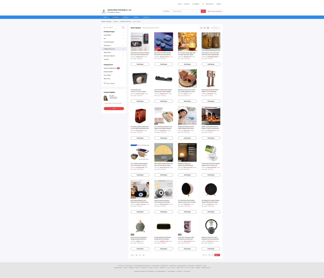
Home (105, 17)
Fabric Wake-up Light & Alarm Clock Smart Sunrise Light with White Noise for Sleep (163, 165)
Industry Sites (173, 265)
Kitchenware (107, 45)
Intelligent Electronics (109, 49)
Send (114, 108)
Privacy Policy (187, 271)
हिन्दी (182, 267)
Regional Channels (182, 265)
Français (137, 267)
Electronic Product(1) (109, 56)
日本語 (177, 267)
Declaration (179, 271)
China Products (129, 265)
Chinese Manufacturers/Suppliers (142, 265)
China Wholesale (155, 265)
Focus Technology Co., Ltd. (151, 271)
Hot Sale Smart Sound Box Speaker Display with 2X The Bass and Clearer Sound (211, 165)
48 (143, 255)
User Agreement (171, 271)
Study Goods (107, 52)
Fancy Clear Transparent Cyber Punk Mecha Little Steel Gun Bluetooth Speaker (186, 239)
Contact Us (146, 17)
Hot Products (121, 265)
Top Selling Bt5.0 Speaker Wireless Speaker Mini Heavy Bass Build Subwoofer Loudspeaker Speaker (210, 202)
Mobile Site (198, 265)
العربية (168, 267)
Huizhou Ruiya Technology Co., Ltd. (119, 10)
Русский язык (144, 267)
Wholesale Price (164, 265)
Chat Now (114, 97)
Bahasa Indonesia (206, 267)
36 (140, 255)
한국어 (173, 267)
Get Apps (210, 4)
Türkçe (192, 267)
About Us (126, 17)
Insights (204, 265)
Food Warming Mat (109, 42)
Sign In (180, 4)
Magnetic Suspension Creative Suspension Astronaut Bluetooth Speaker (210, 239)
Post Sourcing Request (216, 11)
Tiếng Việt (198, 267)
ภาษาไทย (187, 267)
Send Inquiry (140, 64)
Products (116, 17)
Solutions (135, 17)
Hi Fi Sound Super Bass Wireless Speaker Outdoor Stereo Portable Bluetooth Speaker (186, 202)
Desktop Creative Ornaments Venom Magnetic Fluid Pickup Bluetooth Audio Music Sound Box (163, 202)
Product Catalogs (110, 83)
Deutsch (156, 267)
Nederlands (162, 267)
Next (216, 255)
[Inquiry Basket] (203, 4)
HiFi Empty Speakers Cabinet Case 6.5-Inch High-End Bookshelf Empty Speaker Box (140, 128)
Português (131, 267)
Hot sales (106, 59)
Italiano (151, 267)
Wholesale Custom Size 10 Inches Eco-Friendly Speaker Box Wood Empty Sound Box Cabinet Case (186, 91)
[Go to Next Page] (218, 28)
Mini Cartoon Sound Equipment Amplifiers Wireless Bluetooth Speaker (139, 239)
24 (136, 255)
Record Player (107, 35)
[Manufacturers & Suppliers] (112, 3)
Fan (105, 38)
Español (125, 267)
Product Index (191, 265)
